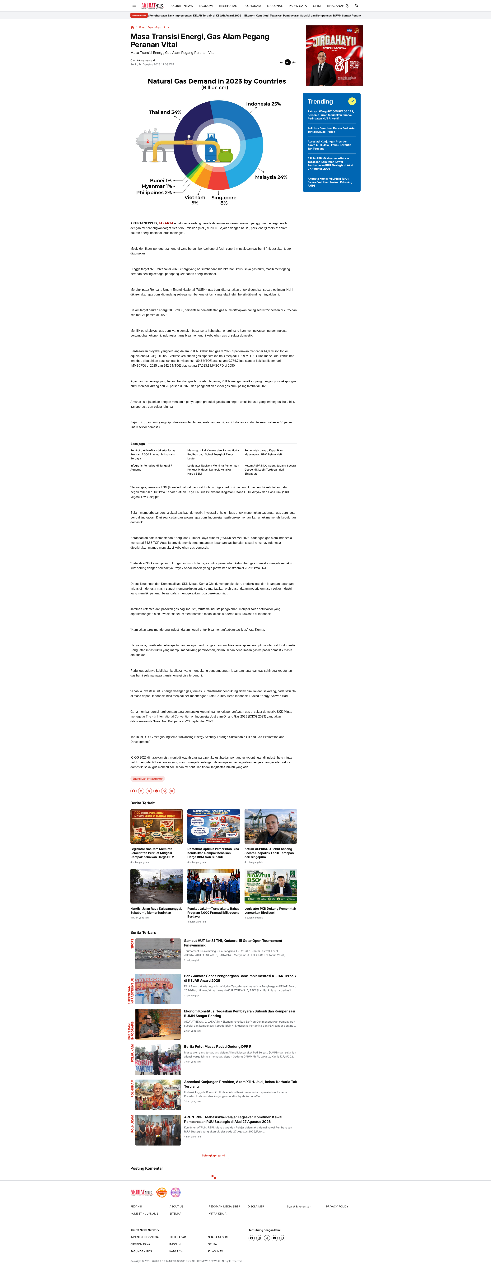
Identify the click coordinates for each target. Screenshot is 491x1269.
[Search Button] (357, 6)
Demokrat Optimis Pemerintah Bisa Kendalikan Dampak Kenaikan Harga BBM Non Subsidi (213, 853)
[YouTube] (275, 1238)
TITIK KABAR (177, 1237)
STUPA (212, 1244)
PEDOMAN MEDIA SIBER (224, 1206)
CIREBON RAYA (140, 1244)
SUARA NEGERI (218, 1237)
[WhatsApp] (164, 791)
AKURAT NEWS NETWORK (206, 1261)
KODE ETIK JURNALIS (144, 1213)
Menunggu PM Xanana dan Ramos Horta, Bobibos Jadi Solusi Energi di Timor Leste (213, 454)
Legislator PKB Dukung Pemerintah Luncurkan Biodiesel (270, 910)
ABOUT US (176, 1206)
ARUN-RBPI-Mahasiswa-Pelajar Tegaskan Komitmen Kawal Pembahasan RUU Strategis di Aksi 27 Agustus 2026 (233, 1119)
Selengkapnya (211, 1155)
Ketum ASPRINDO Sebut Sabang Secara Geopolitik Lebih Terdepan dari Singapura (270, 469)
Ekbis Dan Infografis (131, 1030)
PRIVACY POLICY (337, 1206)
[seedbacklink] (161, 1192)
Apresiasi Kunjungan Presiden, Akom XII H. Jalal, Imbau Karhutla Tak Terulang (240, 1084)
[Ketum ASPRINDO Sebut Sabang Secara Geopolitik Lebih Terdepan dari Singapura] (271, 826)
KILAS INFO (215, 1251)
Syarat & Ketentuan (299, 1206)
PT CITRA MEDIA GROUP (171, 1261)
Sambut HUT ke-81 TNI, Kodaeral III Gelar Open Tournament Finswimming (233, 943)
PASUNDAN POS (141, 1251)
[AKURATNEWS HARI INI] (152, 6)
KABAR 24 (176, 1251)
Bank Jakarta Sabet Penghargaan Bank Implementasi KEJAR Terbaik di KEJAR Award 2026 (240, 978)
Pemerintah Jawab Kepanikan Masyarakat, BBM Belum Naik (264, 452)
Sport (132, 943)
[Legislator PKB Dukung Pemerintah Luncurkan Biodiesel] (271, 886)
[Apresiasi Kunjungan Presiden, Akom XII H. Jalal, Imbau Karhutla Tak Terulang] (158, 1095)
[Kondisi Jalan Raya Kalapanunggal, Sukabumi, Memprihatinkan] (156, 886)
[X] (141, 791)
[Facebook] (133, 791)
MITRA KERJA (218, 1213)
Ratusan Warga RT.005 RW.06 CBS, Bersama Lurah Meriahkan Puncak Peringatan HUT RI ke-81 (331, 115)
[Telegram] (149, 791)
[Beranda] (132, 27)
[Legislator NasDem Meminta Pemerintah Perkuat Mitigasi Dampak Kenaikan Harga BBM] (156, 826)
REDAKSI (136, 1206)
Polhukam (132, 1053)
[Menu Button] (134, 6)
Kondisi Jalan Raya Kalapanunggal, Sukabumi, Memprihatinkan (156, 910)
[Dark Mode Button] (347, 6)
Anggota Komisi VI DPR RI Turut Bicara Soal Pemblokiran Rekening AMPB (330, 182)
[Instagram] (259, 1238)
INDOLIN (175, 1244)
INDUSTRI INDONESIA (144, 1237)
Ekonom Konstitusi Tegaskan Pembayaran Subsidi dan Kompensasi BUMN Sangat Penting (223, 15)
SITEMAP (175, 1213)
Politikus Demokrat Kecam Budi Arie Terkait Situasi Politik (331, 130)
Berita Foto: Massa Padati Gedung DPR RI (311, 15)
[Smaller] (281, 62)
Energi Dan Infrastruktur (148, 778)
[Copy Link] (172, 791)
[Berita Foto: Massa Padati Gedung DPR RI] (158, 1059)
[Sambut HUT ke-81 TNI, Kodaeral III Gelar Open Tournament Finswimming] (158, 953)
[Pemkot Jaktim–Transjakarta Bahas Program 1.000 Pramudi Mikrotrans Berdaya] (213, 886)
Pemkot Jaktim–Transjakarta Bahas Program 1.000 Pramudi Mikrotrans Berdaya (152, 454)
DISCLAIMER (256, 1206)
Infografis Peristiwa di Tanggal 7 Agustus (151, 467)
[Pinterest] (156, 791)
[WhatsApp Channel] (282, 1238)
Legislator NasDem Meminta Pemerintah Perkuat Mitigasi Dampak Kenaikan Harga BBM (213, 469)
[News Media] (175, 1192)
